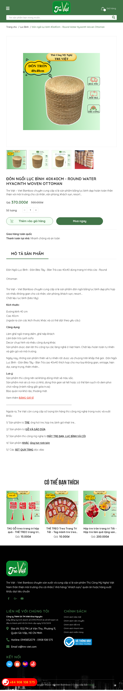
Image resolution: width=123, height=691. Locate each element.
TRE (27, 422)
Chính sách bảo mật (72, 617)
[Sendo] (33, 664)
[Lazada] (25, 664)
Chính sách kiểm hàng (73, 632)
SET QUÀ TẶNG (24, 449)
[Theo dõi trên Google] (15, 598)
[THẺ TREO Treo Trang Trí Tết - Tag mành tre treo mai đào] (61, 507)
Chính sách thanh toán (73, 628)
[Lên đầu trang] (117, 675)
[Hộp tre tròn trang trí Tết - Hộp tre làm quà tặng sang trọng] (100, 507)
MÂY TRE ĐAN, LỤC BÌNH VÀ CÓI (66, 436)
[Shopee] (17, 664)
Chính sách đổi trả (72, 624)
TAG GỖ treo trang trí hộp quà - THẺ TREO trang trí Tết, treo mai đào (23, 532)
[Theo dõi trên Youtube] (22, 598)
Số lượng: (11, 210)
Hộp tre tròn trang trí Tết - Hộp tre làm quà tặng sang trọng (100, 532)
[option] (61, 91)
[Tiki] (9, 664)
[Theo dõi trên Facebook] (8, 598)
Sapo (91, 684)
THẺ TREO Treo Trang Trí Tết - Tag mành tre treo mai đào (61, 532)
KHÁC (25, 443)
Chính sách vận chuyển (74, 621)
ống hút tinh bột (40, 443)
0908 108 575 (45, 639)
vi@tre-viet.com (27, 646)
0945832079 (28, 639)
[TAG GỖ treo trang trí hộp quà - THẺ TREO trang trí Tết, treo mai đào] (23, 507)
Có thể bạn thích (61, 482)
